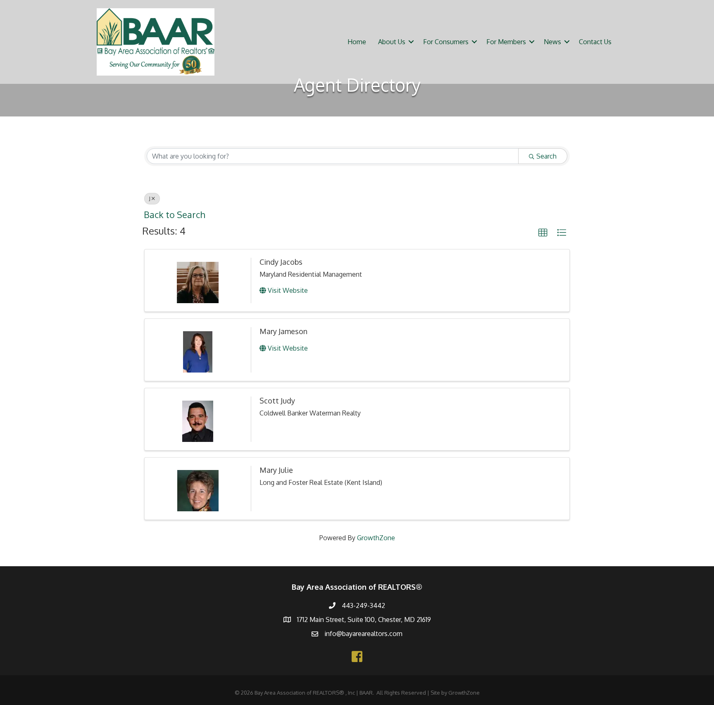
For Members (506, 42)
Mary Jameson (283, 331)
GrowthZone (376, 538)
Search (546, 156)
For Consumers (446, 42)
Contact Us (595, 42)
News (552, 42)
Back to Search (174, 214)
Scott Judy (277, 400)
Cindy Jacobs (280, 261)
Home (356, 42)
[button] (543, 233)
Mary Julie (276, 470)
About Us (391, 42)
